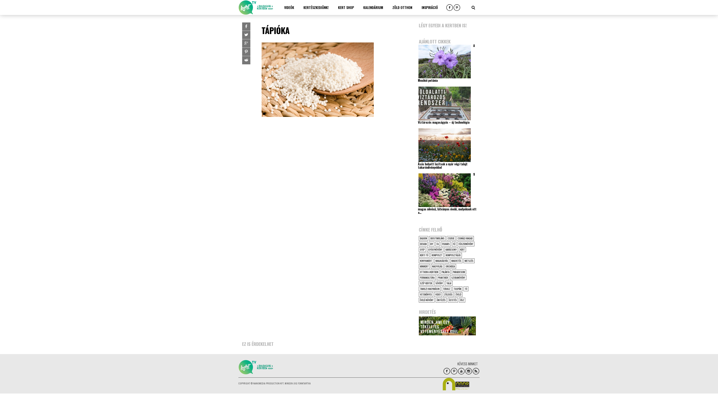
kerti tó (424, 255)
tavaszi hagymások (430, 289)
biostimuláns (437, 238)
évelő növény (426, 300)
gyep (422, 249)
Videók (289, 7)
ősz (462, 300)
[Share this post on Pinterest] (246, 52)
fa (438, 244)
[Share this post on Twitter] (246, 35)
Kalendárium (373, 7)
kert (462, 249)
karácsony (451, 249)
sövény (439, 283)
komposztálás (453, 255)
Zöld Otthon (402, 7)
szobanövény (458, 277)
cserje (451, 238)
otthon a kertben (429, 272)
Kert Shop (346, 7)
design (423, 244)
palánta (445, 272)
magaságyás (441, 261)
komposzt (437, 255)
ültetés (453, 300)
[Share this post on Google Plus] (246, 43)
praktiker (443, 277)
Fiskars (446, 244)
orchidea (450, 266)
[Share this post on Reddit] (246, 60)
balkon (423, 238)
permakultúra (427, 277)
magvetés (456, 261)
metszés (469, 261)
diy (431, 244)
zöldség (448, 294)
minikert (424, 266)
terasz (446, 289)
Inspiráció (430, 7)
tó (466, 289)
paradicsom (459, 272)
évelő (458, 294)
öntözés (441, 300)
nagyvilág (437, 266)
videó (438, 294)
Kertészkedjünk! (316, 7)
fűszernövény (466, 244)
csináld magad (465, 238)
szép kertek (426, 283)
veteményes (426, 294)
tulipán (457, 289)
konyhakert (426, 261)
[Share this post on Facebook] (246, 26)
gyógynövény (435, 249)
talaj (448, 283)
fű (454, 244)
